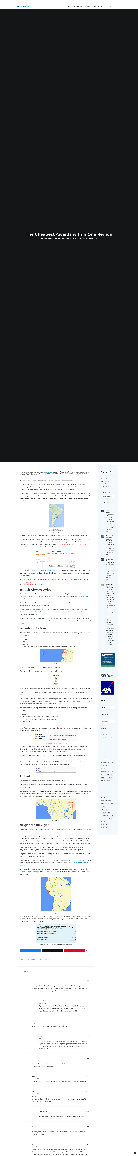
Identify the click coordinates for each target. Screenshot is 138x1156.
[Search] (122, 7)
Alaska (110, 737)
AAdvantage (60, 238)
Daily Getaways (105, 771)
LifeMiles (103, 794)
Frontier (103, 791)
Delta (102, 774)
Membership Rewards (106, 800)
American (103, 740)
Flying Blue (109, 777)
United (74, 238)
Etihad (102, 777)
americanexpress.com (48, 472)
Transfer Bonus (105, 815)
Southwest (104, 806)
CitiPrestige (104, 768)
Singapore (67, 238)
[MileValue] (21, 6)
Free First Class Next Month (106, 781)
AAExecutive (104, 737)
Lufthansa (110, 794)
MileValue (103, 803)
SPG (110, 806)
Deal (112, 771)
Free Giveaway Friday (106, 788)
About (111, 6)
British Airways (105, 759)
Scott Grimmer (92, 238)
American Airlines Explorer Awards (46, 570)
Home (69, 6)
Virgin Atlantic (105, 827)
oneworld (25, 701)
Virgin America (104, 824)
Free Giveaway (104, 785)
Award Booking (109, 753)
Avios (102, 753)
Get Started (78, 6)
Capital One (110, 762)
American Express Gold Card (109, 586)
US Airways (80, 238)
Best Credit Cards (99, 6)
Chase (102, 765)
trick (112, 815)
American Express (105, 746)
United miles (59, 496)
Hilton (109, 791)
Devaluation (109, 774)
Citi (107, 765)
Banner (103, 756)
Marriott (103, 797)
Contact (106, 2)
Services (87, 6)
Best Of (108, 756)
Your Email (105, 493)
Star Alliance (104, 809)
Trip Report (104, 818)
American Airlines (46, 496)
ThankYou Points (105, 812)
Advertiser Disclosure (117, 2)
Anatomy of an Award (106, 750)
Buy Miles (103, 762)
